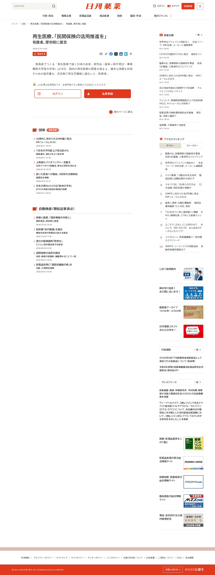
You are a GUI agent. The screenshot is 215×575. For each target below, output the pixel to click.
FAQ (179, 558)
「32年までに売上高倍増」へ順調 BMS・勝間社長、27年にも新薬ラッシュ (184, 215)
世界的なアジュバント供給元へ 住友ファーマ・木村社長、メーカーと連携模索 (181, 43)
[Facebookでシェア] (111, 54)
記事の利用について (133, 558)
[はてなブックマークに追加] (126, 54)
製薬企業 (66, 16)
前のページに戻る (123, 112)
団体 (119, 16)
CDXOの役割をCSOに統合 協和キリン (180, 54)
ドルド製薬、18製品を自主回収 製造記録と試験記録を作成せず (183, 177)
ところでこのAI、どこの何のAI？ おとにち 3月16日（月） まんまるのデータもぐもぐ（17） (184, 228)
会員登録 (188, 6)
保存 (41, 54)
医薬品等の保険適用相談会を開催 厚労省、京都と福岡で (180, 114)
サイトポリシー (77, 558)
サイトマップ (61, 558)
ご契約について (165, 558)
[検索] (53, 6)
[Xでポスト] (116, 54)
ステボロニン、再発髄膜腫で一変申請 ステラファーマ (184, 239)
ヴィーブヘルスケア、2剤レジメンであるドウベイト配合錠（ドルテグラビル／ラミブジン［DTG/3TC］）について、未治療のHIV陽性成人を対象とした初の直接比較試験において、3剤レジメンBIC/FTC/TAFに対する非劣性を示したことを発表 (181, 411)
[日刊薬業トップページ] (103, 6)
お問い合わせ (172, 570)
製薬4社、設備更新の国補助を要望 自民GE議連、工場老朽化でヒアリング (180, 65)
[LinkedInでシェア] (121, 54)
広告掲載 (150, 558)
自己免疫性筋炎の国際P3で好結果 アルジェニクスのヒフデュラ (180, 89)
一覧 (197, 35)
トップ (14, 24)
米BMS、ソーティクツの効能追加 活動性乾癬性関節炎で (184, 248)
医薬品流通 (85, 16)
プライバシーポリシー (43, 558)
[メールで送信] (101, 54)
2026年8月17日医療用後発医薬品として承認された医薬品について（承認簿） (180, 359)
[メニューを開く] (200, 6)
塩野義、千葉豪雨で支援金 (174, 125)
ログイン (161, 6)
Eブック (175, 6)
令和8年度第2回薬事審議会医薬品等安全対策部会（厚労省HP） (181, 368)
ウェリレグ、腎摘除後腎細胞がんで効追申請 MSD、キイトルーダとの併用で (181, 102)
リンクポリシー (113, 558)
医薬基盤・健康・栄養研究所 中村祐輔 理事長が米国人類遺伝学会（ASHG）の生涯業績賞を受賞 (181, 393)
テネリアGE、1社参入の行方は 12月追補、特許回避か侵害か (183, 186)
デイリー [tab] (170, 146)
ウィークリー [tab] (192, 146)
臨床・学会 (135, 16)
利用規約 (25, 558)
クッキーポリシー (95, 558)
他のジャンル (161, 16)
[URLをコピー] (106, 54)
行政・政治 (48, 16)
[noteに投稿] (131, 54)
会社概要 (189, 558)
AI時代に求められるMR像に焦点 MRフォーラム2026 (180, 77)
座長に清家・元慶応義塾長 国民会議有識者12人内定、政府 (183, 204)
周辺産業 (104, 16)
